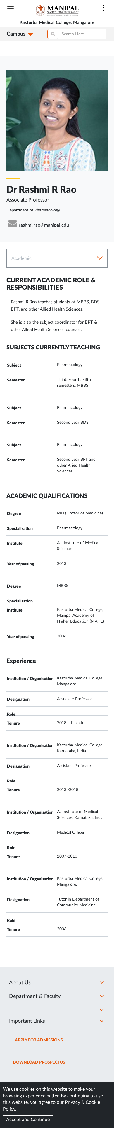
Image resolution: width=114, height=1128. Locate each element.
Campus (16, 34)
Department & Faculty (35, 996)
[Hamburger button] (10, 8)
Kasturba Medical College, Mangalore (57, 22)
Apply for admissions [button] (41, 1043)
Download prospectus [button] (40, 1065)
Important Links (27, 1021)
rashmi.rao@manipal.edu (44, 225)
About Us (20, 982)
